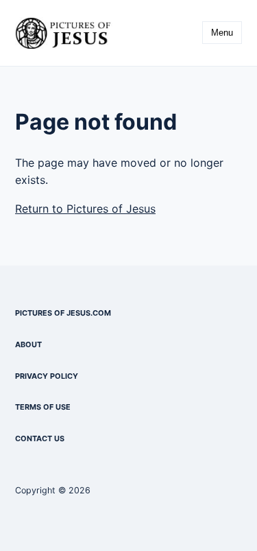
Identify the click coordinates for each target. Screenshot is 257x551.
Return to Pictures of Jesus (85, 208)
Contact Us (39, 438)
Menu (222, 32)
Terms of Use (43, 407)
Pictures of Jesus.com (63, 313)
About (28, 344)
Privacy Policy (46, 376)
